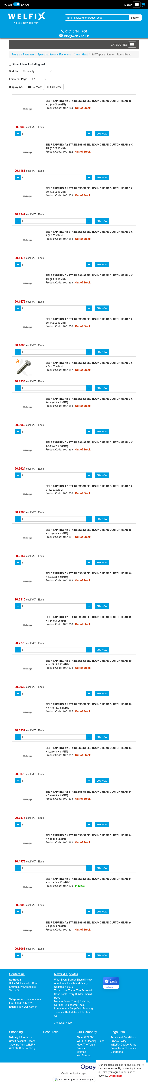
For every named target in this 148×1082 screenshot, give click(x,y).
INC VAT (7, 4)
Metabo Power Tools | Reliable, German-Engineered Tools (72, 1003)
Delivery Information (20, 1037)
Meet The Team (86, 1044)
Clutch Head (81, 54)
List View (36, 87)
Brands (81, 1048)
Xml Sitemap (84, 1055)
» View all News (63, 1023)
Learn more (116, 1075)
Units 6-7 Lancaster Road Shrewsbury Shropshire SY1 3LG (23, 986)
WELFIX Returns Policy (22, 1048)
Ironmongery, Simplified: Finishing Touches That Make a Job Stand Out (73, 1012)
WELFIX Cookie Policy (123, 1044)
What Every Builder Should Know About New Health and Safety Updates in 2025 (73, 983)
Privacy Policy (118, 1041)
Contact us (17, 974)
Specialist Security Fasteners (54, 54)
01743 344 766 (76, 31)
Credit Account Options (22, 1041)
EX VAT (25, 4)
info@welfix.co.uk (76, 35)
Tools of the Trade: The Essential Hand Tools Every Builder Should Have (73, 993)
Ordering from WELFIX (22, 1044)
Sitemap (81, 1051)
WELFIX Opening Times (90, 1041)
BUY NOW (102, 133)
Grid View (55, 87)
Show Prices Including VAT (28, 64)
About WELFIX (85, 1037)
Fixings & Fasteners (23, 54)
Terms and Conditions (123, 1037)
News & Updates (66, 974)
